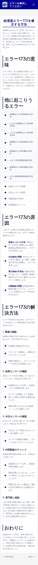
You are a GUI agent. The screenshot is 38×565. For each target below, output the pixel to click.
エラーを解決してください (18, 4)
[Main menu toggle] (33, 4)
